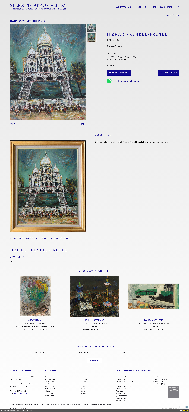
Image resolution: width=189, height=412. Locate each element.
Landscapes (84, 377)
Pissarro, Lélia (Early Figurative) (122, 390)
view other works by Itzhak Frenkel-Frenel (40, 238)
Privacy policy (22, 408)
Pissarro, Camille (121, 377)
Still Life (83, 384)
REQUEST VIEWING (119, 72)
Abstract (48, 391)
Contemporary (50, 379)
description (103, 134)
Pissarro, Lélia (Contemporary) (121, 394)
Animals (83, 393)
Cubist (83, 386)
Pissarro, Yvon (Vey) (158, 384)
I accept (185, 410)
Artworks (123, 7)
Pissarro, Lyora (121, 398)
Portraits (83, 389)
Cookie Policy (14, 408)
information (162, 7)
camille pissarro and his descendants (134, 370)
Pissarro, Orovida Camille (160, 379)
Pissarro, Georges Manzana (125, 381)
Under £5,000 (49, 386)
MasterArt (176, 408)
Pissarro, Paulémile (158, 381)
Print (12, 124)
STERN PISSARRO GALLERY (21, 370)
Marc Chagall (35, 320)
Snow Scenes (49, 393)
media (142, 7)
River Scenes (49, 396)
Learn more (31, 410)
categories (50, 370)
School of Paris (38, 21)
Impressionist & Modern (53, 377)
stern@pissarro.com (20, 393)
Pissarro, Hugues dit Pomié (125, 386)
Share (82, 124)
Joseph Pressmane (94, 320)
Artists (47, 384)
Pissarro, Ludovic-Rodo (159, 377)
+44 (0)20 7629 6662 (127, 81)
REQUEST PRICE (168, 72)
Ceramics (84, 381)
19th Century (49, 381)
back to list (172, 15)
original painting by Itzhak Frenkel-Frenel (117, 142)
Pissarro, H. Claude (122, 384)
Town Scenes (85, 379)
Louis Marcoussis (153, 320)
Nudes (83, 391)
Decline (181, 410)
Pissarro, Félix (120, 379)
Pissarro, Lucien (121, 400)
